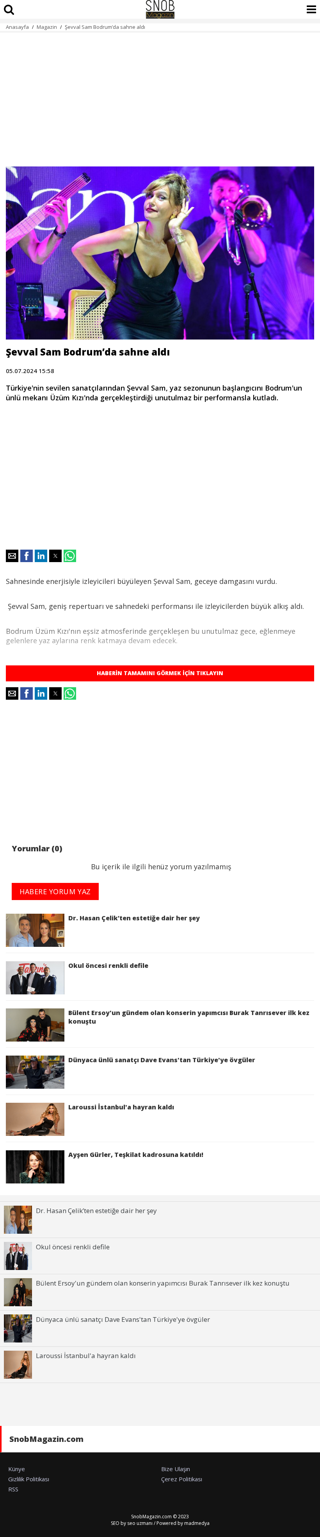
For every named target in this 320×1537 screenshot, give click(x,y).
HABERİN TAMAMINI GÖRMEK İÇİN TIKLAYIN (160, 673)
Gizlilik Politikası (28, 1479)
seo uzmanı (140, 1523)
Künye (16, 1469)
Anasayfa (17, 26)
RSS (13, 1489)
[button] (12, 556)
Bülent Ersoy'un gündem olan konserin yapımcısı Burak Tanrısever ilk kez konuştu (188, 1017)
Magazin (47, 26)
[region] (160, 95)
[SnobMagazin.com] (160, 9)
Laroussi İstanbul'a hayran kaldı (121, 1107)
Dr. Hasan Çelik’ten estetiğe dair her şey (134, 918)
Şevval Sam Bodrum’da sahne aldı (105, 26)
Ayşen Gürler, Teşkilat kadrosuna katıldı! (135, 1154)
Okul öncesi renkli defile (108, 965)
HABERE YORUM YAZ (55, 891)
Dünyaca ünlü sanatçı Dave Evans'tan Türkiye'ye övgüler (161, 1060)
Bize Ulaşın (175, 1469)
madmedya (197, 1523)
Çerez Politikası (181, 1479)
